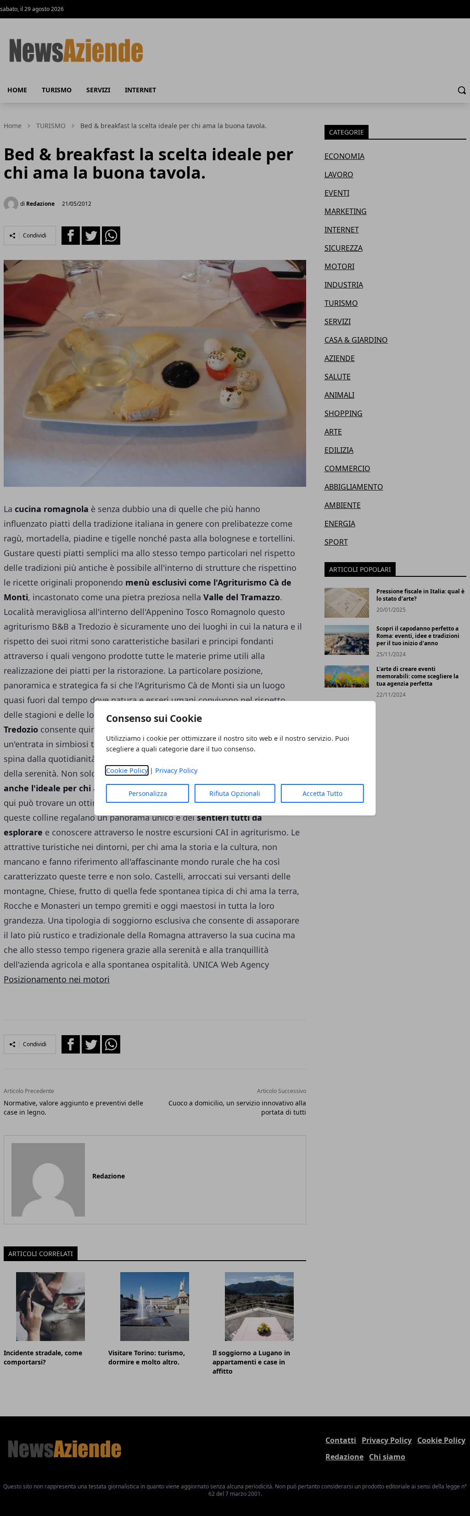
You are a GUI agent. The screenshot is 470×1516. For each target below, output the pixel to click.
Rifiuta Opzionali (234, 793)
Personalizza (148, 793)
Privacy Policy (176, 770)
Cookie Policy (127, 770)
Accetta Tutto (322, 793)
